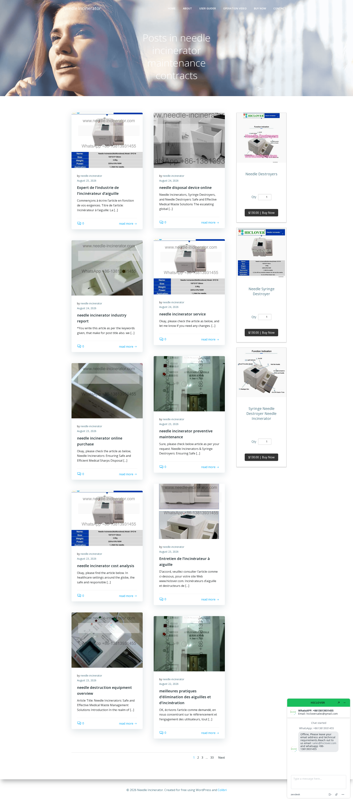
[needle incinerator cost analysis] (107, 518)
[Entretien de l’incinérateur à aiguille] (189, 511)
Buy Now (260, 8)
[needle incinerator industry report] (107, 268)
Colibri (222, 790)
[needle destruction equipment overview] (107, 640)
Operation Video (235, 8)
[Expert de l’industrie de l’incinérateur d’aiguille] (107, 140)
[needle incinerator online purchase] (107, 391)
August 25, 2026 (86, 180)
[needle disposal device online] (189, 140)
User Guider (207, 8)
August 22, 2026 (169, 684)
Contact (279, 8)
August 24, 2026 (169, 180)
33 (212, 758)
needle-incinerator (91, 176)
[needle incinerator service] (189, 266)
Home (172, 8)
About (187, 8)
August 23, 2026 (169, 424)
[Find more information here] (318, 748)
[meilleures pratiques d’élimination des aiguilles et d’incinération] (189, 643)
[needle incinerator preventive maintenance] (189, 383)
